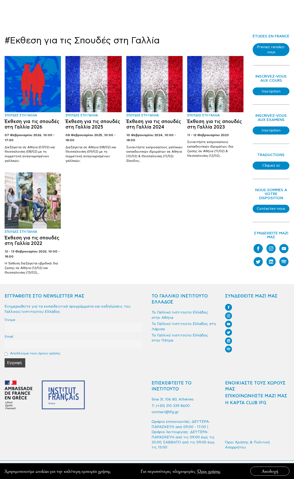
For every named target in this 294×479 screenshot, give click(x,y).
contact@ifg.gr (165, 412)
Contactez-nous (271, 209)
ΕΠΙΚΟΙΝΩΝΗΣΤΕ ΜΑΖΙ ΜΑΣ (256, 396)
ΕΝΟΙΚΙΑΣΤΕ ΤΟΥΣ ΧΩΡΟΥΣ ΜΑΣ (255, 386)
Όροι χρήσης (209, 471)
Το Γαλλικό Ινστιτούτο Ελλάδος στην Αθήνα (180, 314)
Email (9, 337)
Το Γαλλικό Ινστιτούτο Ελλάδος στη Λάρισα (184, 326)
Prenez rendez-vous (271, 49)
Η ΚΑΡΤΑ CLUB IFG (245, 403)
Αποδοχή (270, 471)
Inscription (271, 91)
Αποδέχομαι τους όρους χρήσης (34, 353)
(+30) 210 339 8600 (173, 406)
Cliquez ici (271, 165)
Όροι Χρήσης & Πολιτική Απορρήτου (247, 444)
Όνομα (10, 320)
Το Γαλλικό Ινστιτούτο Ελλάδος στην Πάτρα (180, 337)
